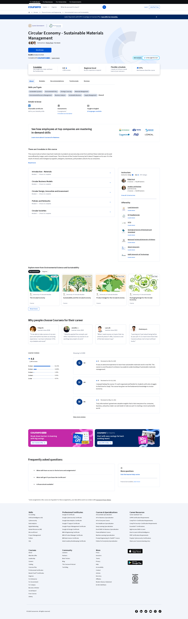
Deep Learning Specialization (104, 526)
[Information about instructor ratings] (132, 175)
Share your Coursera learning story (140, 541)
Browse (36, 12)
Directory (98, 576)
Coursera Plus (33, 567)
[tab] (34, 271)
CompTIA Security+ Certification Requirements (143, 524)
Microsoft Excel (33, 532)
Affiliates (98, 579)
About (31, 81)
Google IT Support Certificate (71, 524)
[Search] (104, 7)
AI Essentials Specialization (104, 515)
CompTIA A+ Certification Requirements (141, 521)
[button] (54, 7)
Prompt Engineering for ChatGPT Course (108, 538)
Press (97, 553)
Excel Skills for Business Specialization (107, 529)
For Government (33, 582)
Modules (42, 81)
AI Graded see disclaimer (65, 114)
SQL (30, 541)
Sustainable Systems (35, 92)
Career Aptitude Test (136, 515)
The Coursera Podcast (68, 564)
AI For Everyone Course (103, 521)
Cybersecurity (33, 521)
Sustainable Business (75, 95)
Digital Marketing (33, 526)
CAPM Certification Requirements (139, 518)
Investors (99, 556)
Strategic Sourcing (66, 92)
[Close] (156, 17)
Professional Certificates (36, 570)
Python (31, 538)
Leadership (32, 558)
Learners (64, 553)
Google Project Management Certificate (74, 526)
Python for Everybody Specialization (106, 541)
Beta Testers (66, 558)
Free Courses (33, 594)
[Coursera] (34, 7)
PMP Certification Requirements (139, 535)
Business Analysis (60, 95)
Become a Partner (34, 588)
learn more (137, 482)
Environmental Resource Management (40, 95)
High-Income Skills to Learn (137, 529)
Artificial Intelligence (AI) (36, 518)
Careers (31, 561)
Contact (98, 570)
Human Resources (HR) (35, 529)
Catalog (31, 564)
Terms (98, 558)
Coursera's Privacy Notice (103, 500)
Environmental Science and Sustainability (77, 12)
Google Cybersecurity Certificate (72, 518)
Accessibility (99, 567)
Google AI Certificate (68, 515)
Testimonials (73, 81)
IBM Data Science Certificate (70, 538)
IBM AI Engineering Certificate (71, 532)
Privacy (98, 561)
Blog (63, 561)
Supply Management (90, 95)
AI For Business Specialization (104, 518)
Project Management (35, 535)
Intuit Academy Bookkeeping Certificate (74, 541)
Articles (98, 573)
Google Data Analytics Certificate (72, 521)
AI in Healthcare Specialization (104, 524)
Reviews (87, 81)
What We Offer (33, 556)
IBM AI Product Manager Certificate (72, 535)
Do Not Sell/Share (101, 585)
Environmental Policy (51, 92)
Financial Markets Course (103, 532)
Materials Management (81, 92)
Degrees (31, 576)
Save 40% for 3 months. (109, 17)
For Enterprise (33, 579)
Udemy (31, 597)
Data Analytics (33, 524)
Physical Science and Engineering (51, 12)
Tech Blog (65, 567)
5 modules (37, 67)
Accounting (32, 515)
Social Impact (32, 591)
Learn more (56, 58)
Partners (64, 556)
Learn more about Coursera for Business (45, 137)
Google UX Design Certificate (70, 529)
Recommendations (57, 81)
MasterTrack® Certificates (36, 573)
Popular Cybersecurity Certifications (140, 538)
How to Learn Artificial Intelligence (140, 532)
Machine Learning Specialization (105, 535)
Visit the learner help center (130, 474)
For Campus (32, 585)
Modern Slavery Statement (104, 582)
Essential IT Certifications (137, 526)
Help (97, 564)
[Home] (29, 12)
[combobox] (79, 7)
